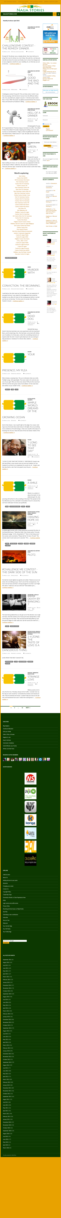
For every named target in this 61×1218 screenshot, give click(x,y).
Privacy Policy (6, 906)
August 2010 (6, 1133)
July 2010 (5, 1136)
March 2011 (6, 1113)
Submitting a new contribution (10, 914)
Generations (54, 183)
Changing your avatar (8, 886)
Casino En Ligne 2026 (22, 237)
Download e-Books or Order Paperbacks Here (14, 897)
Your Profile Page (7, 931)
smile (23, 506)
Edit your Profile (7, 731)
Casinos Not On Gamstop (22, 199)
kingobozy (48, 216)
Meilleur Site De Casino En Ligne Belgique (22, 223)
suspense (32, 543)
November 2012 (7, 1056)
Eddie (55, 226)
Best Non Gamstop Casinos (22, 193)
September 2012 (7, 1062)
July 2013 (5, 1033)
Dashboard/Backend (8, 728)
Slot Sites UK (22, 208)
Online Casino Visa (22, 227)
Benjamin (14, 89)
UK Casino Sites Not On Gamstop (22, 216)
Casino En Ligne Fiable (22, 235)
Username (45, 115)
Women (8, 663)
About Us (5, 877)
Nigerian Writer (14, 626)
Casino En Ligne (22, 246)
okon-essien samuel (15, 506)
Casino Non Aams (33, 3)
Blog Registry (6, 726)
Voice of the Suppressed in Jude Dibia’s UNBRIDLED (51, 222)
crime (7, 543)
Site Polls (5, 911)
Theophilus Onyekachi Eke (33, 456)
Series (29, 267)
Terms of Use (6, 920)
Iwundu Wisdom (16, 373)
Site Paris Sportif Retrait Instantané (22, 231)
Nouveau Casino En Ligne (22, 254)
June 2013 (5, 1036)
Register (48, 129)
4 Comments (23, 420)
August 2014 (6, 996)
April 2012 (5, 1076)
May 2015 (5, 971)
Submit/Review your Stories (10, 746)
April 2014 (5, 1008)
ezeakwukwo (9, 661)
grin (7, 506)
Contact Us (5, 889)
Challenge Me (31, 27)
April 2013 (5, 1042)
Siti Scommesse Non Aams (22, 180)
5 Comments (28, 653)
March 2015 (6, 976)
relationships (22, 661)
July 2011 (5, 1102)
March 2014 (6, 1011)
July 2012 (5, 1068)
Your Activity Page (7, 926)
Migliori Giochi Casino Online (22, 221)
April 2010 (5, 1145)
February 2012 (6, 1082)
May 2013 (5, 1039)
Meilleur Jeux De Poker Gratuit (22, 252)
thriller (8, 545)
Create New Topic (7, 894)
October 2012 (6, 1059)
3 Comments (24, 89)
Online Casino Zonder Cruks (22, 195)
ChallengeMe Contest (11, 257)
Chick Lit (36, 594)
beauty (7, 389)
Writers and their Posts (8, 748)
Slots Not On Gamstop (22, 189)
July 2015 (5, 965)
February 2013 (6, 1048)
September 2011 (7, 1096)
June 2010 (5, 1139)
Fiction (33, 28)
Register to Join (7, 737)
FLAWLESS (48, 209)
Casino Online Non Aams (22, 204)
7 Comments (30, 51)
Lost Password (49, 130)
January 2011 (6, 1119)
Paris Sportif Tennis (22, 229)
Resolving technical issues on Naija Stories (13, 909)
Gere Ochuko (49, 226)
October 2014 (6, 991)
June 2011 (5, 1105)
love (16, 389)
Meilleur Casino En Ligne (22, 212)
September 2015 (7, 959)
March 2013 (6, 1045)
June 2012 (5, 1071)
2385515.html (6, 874)
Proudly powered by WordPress (9, 1155)
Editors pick (14, 543)
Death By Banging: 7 (34, 601)
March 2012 (6, 1079)
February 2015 (6, 979)
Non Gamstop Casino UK (22, 187)
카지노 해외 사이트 (22, 240)
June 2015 (5, 968)
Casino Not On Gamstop (22, 183)
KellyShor (15, 575)
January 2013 (6, 1051)
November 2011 (7, 1090)
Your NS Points (6, 929)
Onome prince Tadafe (18, 288)
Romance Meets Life (48, 78)
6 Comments (28, 373)
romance (30, 661)
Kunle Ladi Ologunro (18, 51)
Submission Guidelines (8, 743)
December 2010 (7, 1122)
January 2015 (6, 982)
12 (22, 707)
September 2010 (7, 1130)
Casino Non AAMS (23, 1)
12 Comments (25, 575)
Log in (48, 160)
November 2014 (7, 988)
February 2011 (6, 1116)
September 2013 (7, 1028)
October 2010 (6, 1128)
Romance (30, 634)
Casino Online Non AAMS (22, 250)
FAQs (4, 900)
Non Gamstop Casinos (10, 1)
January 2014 (6, 1016)
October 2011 (6, 1093)
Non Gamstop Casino (22, 181)
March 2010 (6, 1148)
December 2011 (7, 1088)
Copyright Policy (7, 891)
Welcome (5, 923)
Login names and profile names (10, 903)
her (12, 389)
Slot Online (22, 176)
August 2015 (6, 962)
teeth (28, 506)
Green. (32, 146)
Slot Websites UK (22, 210)
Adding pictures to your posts (10, 880)
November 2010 (7, 1125)
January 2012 (6, 1085)
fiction (20, 543)
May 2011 (5, 1108)
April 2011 (5, 1110)
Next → (28, 707)
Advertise (5, 883)
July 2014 (5, 999)
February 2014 (6, 1013)
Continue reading (15, 63)
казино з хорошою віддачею (22, 233)
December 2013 (7, 1019)
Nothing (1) (49, 202)
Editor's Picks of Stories (8, 734)
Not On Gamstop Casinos (22, 197)
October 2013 (6, 1025)
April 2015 (5, 974)
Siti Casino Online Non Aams (22, 225)
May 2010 (5, 1142)
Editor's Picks (31, 511)
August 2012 (6, 1065)
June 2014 (5, 1002)
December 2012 (7, 1053)
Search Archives (7, 740)
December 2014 (7, 985)
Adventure (31, 594)
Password (45, 120)
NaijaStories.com (10, 14)
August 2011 (6, 1099)
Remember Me (47, 124)
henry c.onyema (16, 653)
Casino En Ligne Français (22, 244)
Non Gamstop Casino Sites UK (22, 191)
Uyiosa (14, 420)
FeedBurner (50, 147)
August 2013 (6, 1031)
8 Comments (30, 288)
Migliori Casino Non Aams (22, 239)
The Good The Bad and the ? (33, 81)
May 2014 (5, 1005)
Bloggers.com (46, 80)
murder (26, 543)
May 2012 (5, 1073)
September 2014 (7, 993)
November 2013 (7, 1022)
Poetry (29, 351)
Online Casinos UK (22, 185)
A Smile (32, 483)
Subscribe (5, 917)
